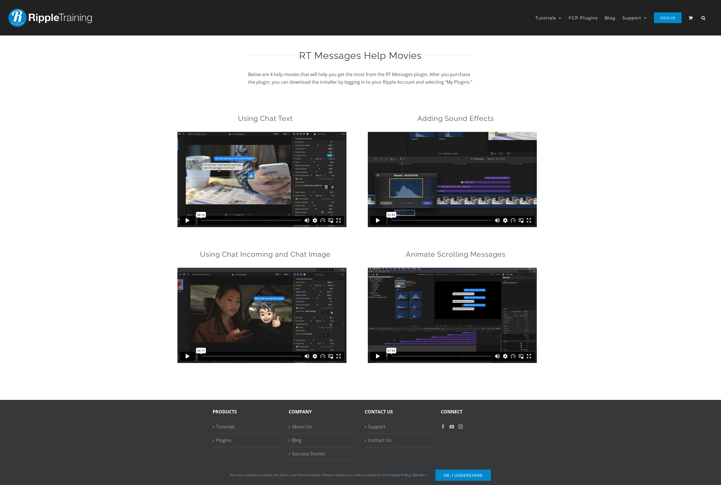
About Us (302, 427)
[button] (703, 18)
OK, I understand (463, 475)
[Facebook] (443, 426)
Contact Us (379, 440)
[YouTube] (451, 426)
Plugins (224, 440)
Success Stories (308, 454)
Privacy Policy (399, 474)
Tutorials (225, 427)
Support (377, 427)
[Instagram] (460, 426)
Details (419, 474)
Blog (296, 440)
